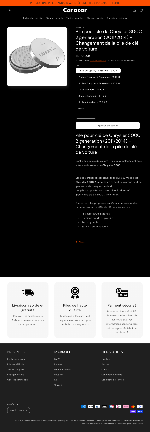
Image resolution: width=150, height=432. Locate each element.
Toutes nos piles (15, 369)
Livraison (106, 359)
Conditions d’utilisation (133, 421)
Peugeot (58, 374)
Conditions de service (113, 379)
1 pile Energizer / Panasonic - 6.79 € (98, 70)
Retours (105, 364)
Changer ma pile (15, 374)
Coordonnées (108, 423)
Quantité (79, 108)
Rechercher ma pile (17, 359)
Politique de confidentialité (108, 421)
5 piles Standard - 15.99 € (93, 102)
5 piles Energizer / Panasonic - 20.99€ (100, 83)
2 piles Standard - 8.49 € (93, 96)
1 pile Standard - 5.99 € (92, 89)
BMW (57, 359)
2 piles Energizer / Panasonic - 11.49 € (99, 77)
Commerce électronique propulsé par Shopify (48, 421)
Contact (106, 369)
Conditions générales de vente (130, 423)
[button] (10, 10)
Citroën (58, 385)
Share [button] (82, 242)
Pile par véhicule (15, 364)
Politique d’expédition (91, 423)
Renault (58, 364)
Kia (55, 379)
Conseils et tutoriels (17, 379)
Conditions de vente (112, 374)
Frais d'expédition (98, 60)
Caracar (25, 421)
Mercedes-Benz (62, 369)
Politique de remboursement (82, 421)
